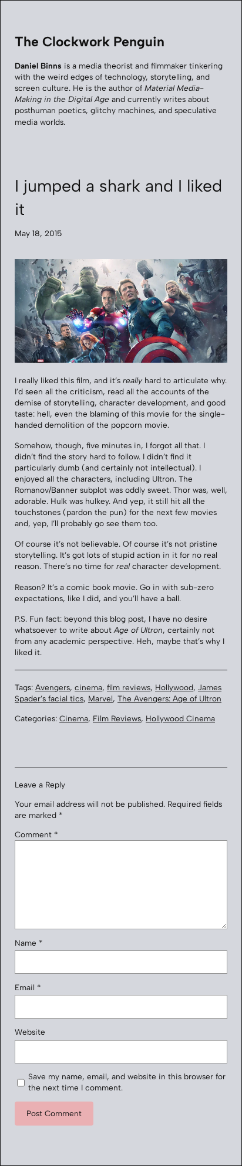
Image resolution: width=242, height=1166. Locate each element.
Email (28, 987)
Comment (36, 834)
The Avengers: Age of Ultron (169, 698)
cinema (88, 687)
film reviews (128, 687)
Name (28, 942)
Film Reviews (117, 718)
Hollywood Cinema (180, 718)
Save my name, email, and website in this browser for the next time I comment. (127, 1082)
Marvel (100, 698)
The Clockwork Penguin (89, 41)
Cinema (73, 718)
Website (30, 1032)
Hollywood (174, 687)
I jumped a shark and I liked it (118, 197)
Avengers (52, 687)
